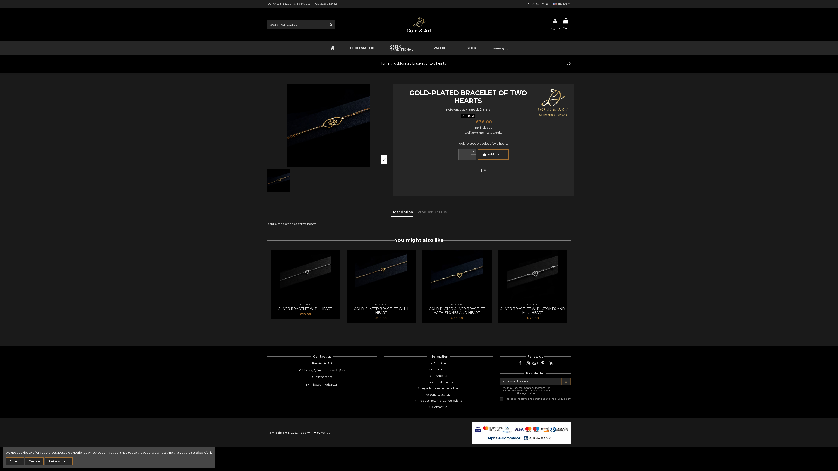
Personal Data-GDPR (440, 394)
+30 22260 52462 (326, 3)
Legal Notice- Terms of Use (440, 388)
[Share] (481, 170)
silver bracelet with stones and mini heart (532, 311)
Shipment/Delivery (439, 382)
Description (402, 212)
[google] (538, 3)
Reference (454, 109)
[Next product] (570, 63)
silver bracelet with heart (305, 309)
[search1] (331, 24)
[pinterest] (542, 3)
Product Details (432, 212)
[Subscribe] (566, 381)
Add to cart (496, 154)
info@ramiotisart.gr (324, 384)
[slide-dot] (473, 157)
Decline (34, 461)
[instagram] (533, 3)
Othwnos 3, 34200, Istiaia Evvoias (289, 3)
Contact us (439, 407)
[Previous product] (568, 63)
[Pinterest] (485, 170)
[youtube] (547, 3)
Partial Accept (58, 461)
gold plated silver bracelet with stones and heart (457, 311)
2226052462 (324, 377)
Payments (440, 375)
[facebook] (529, 3)
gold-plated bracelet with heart (381, 311)
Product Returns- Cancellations (440, 400)
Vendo (325, 432)
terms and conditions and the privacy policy (546, 398)
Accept (15, 461)
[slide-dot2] (473, 152)
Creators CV (439, 369)
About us (440, 363)
